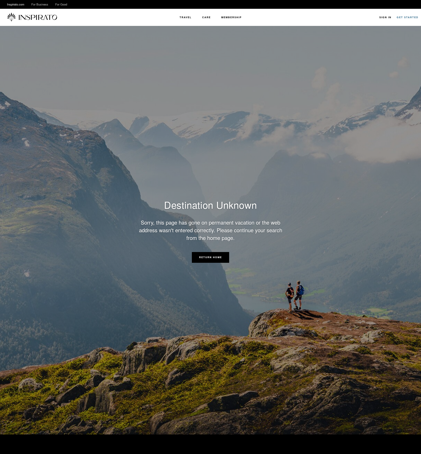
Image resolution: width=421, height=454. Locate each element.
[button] (210, 257)
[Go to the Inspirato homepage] (32, 17)
